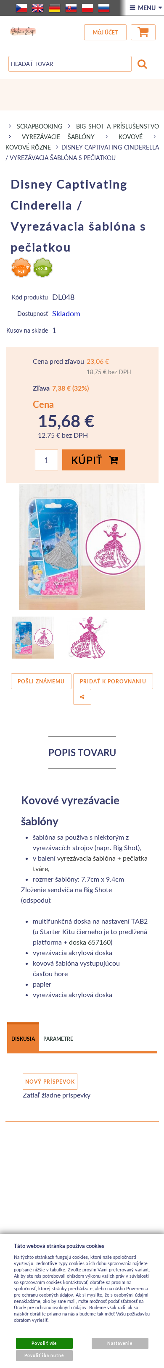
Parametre (58, 1039)
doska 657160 (90, 942)
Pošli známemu (41, 681)
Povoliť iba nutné (44, 1355)
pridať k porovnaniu (113, 681)
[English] (38, 8)
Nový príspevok (50, 1082)
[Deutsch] (54, 8)
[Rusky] (104, 8)
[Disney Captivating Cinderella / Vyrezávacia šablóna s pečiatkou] (82, 547)
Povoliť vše (44, 1343)
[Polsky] (87, 8)
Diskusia (23, 1039)
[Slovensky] (71, 8)
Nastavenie (119, 1343)
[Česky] (21, 8)
